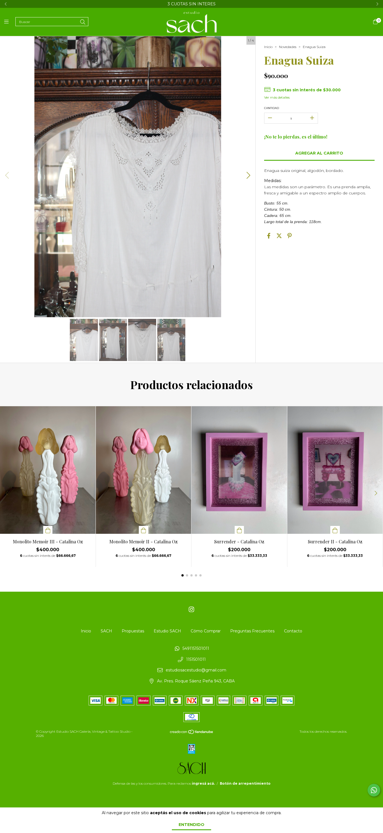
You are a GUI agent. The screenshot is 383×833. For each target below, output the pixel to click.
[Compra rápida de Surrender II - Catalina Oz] (335, 530)
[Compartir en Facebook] (268, 236)
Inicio (268, 47)
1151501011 (196, 659)
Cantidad (271, 108)
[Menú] (9, 22)
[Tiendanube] (191, 733)
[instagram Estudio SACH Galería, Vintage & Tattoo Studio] (191, 609)
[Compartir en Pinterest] (289, 236)
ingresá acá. (203, 783)
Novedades (287, 47)
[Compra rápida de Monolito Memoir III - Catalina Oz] (48, 530)
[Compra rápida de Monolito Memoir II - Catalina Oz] (143, 530)
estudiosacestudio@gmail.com (196, 670)
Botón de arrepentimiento (245, 783)
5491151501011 (196, 648)
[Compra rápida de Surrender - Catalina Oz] (239, 530)
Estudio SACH (167, 631)
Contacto (293, 631)
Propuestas (133, 631)
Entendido (191, 824)
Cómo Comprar (206, 631)
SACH (106, 631)
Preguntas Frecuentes (252, 631)
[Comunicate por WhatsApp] (374, 790)
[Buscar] (83, 22)
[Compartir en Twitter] (279, 236)
